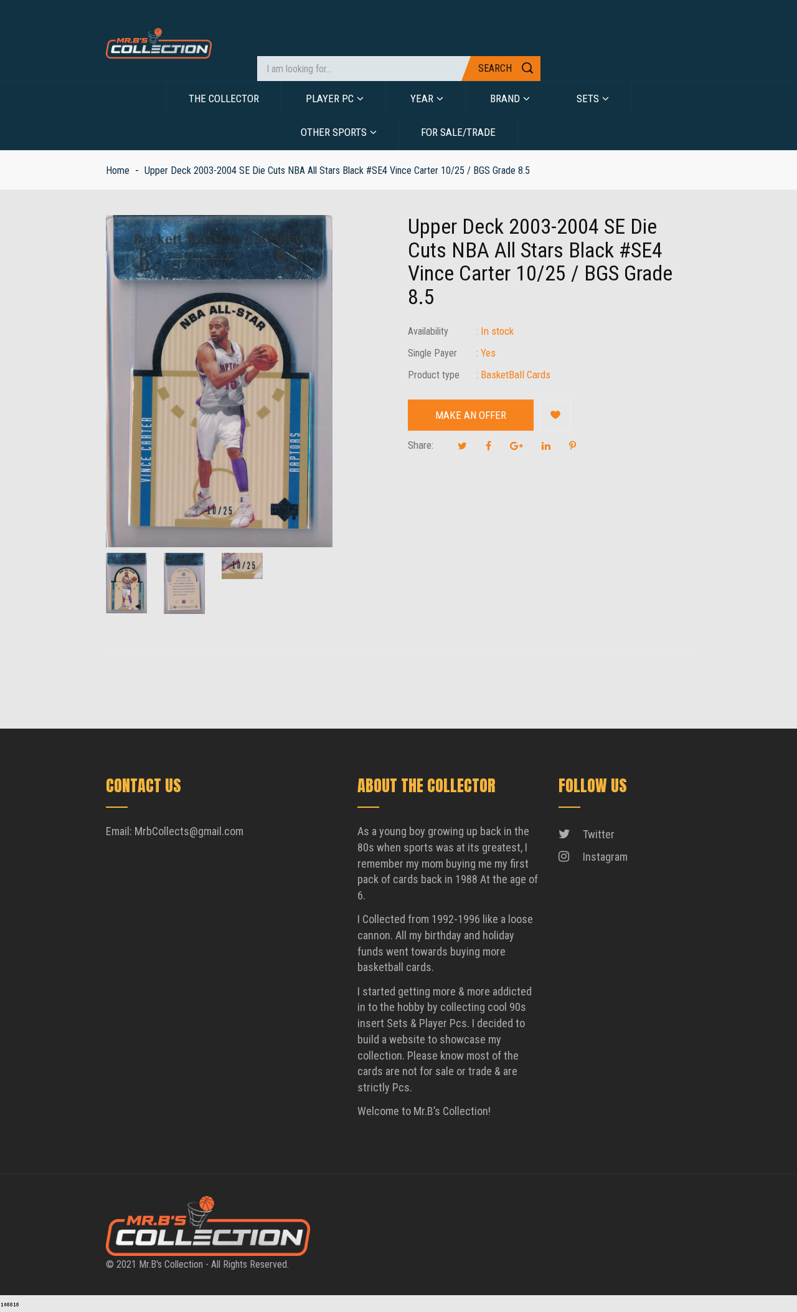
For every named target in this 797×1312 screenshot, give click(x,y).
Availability (428, 331)
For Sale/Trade (458, 132)
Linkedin (546, 446)
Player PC (330, 98)
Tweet (462, 446)
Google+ (516, 446)
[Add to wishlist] (555, 415)
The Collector (224, 98)
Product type (434, 375)
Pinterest (572, 446)
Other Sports (334, 132)
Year (421, 98)
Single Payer (432, 353)
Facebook (488, 446)
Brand (505, 98)
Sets (588, 98)
